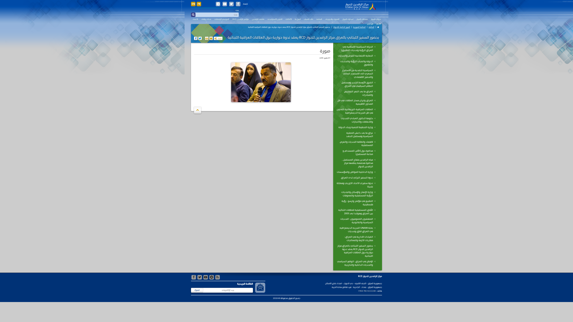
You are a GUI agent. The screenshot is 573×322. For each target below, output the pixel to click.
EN (193, 4)
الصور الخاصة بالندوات (341, 27)
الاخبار (378, 23)
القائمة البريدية (245, 284)
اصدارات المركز (347, 19)
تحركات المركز (376, 19)
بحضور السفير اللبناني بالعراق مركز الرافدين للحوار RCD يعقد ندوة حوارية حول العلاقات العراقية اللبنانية (289, 27)
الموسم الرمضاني (221, 19)
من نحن (370, 23)
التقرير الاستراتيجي (274, 19)
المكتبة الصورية (359, 27)
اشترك (197, 290)
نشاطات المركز (362, 19)
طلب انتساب (308, 19)
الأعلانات (288, 19)
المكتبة (319, 19)
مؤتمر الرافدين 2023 (240, 19)
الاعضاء (195, 19)
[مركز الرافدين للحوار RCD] (360, 7)
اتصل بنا (298, 19)
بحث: (237, 10)
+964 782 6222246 (367, 291)
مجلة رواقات (206, 19)
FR (199, 4)
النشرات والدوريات (332, 19)
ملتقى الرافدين (258, 19)
